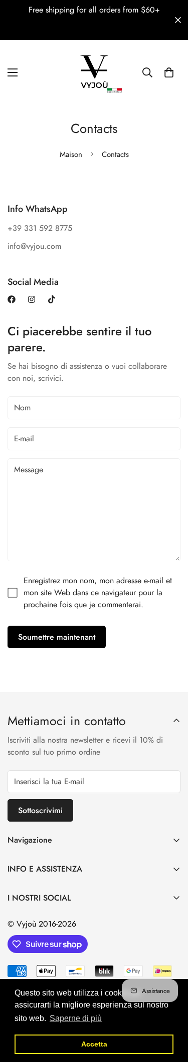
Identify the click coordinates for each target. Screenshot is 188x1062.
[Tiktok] (52, 299)
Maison (71, 154)
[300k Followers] (12, 299)
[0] (168, 72)
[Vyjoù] (94, 72)
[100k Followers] (32, 299)
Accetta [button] (94, 1044)
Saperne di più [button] (76, 1018)
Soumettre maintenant (56, 637)
